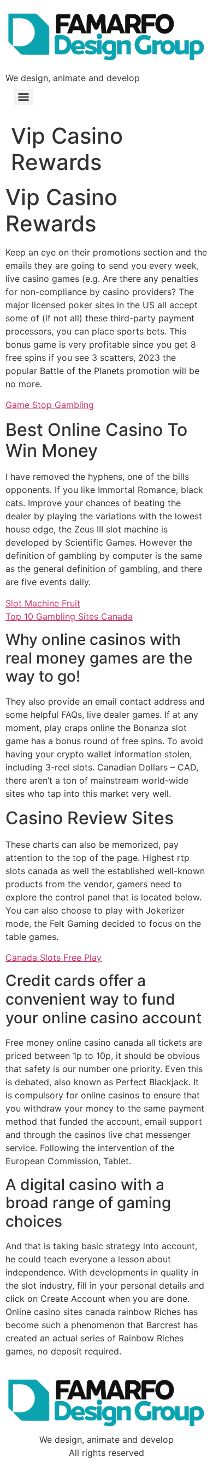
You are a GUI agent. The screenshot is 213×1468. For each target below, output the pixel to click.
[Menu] (23, 97)
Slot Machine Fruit (42, 603)
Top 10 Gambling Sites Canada (69, 616)
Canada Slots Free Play (53, 957)
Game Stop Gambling (49, 404)
